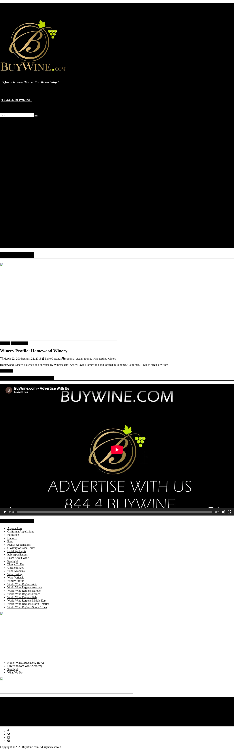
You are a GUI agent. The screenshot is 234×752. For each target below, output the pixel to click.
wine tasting (100, 358)
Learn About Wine (25, 200)
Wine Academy (16, 154)
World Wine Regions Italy (30, 164)
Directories (13, 124)
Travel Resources (25, 131)
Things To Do (15, 564)
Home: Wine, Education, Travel (25, 662)
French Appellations (33, 220)
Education (13, 193)
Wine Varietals (23, 210)
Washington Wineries (27, 144)
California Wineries (26, 138)
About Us (13, 236)
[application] (117, 450)
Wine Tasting (14, 574)
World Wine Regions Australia (24, 587)
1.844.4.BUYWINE (16, 100)
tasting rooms (83, 358)
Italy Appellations (32, 223)
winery (112, 358)
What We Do (14, 672)
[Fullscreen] (229, 512)
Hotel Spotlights (24, 187)
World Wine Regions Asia (22, 584)
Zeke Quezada (53, 358)
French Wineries (24, 141)
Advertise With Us (18, 718)
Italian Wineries (24, 134)
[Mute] (223, 512)
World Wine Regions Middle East (26, 600)
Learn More (21, 239)
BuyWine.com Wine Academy (24, 665)
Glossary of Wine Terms (29, 203)
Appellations (22, 213)
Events (11, 233)
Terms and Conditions (20, 724)
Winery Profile (23, 184)
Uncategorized (15, 567)
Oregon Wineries (24, 147)
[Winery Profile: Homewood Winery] (58, 339)
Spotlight (12, 174)
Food (10, 541)
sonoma (69, 358)
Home (10, 121)
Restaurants (21, 128)
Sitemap (12, 721)
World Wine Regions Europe (31, 157)
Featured (20, 177)
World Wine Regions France (31, 161)
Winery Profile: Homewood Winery (33, 350)
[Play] (5, 512)
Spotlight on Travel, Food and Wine (28, 708)
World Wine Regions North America (36, 167)
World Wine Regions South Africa (27, 607)
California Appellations (35, 216)
